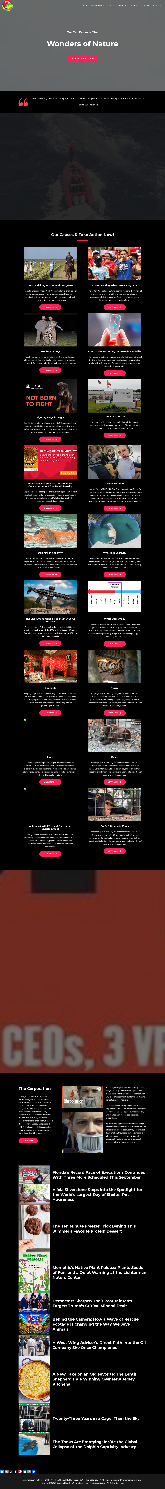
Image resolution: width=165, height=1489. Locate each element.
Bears (114, 757)
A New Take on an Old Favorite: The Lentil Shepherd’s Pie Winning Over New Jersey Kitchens (94, 1379)
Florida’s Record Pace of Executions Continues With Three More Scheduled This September (99, 1175)
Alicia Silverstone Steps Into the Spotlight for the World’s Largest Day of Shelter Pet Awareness (97, 1194)
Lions (50, 757)
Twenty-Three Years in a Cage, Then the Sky (96, 1418)
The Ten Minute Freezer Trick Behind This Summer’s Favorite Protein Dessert (94, 1228)
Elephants (50, 688)
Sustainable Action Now (91, 5)
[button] (103, 5)
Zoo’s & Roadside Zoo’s (115, 826)
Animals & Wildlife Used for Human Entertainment (50, 827)
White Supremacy (114, 619)
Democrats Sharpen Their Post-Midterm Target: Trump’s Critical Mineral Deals (92, 1303)
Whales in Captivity (114, 552)
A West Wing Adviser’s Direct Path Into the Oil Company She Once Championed (99, 1345)
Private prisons (96, 422)
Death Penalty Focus (40, 483)
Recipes (110, 5)
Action (132, 5)
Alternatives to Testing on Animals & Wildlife (114, 351)
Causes (121, 5)
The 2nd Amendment (38, 619)
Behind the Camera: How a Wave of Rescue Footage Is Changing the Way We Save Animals (96, 1324)
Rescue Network (115, 483)
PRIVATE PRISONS (115, 416)
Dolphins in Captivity (50, 552)
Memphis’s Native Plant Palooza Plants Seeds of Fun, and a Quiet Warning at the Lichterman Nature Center (99, 1272)
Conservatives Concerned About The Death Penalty (50, 485)
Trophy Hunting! (50, 351)
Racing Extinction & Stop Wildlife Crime (87, 98)
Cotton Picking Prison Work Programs (50, 285)
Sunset (156, 5)
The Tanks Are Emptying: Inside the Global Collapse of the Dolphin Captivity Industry (95, 1444)
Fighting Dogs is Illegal (50, 417)
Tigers (114, 688)
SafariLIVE (144, 5)
